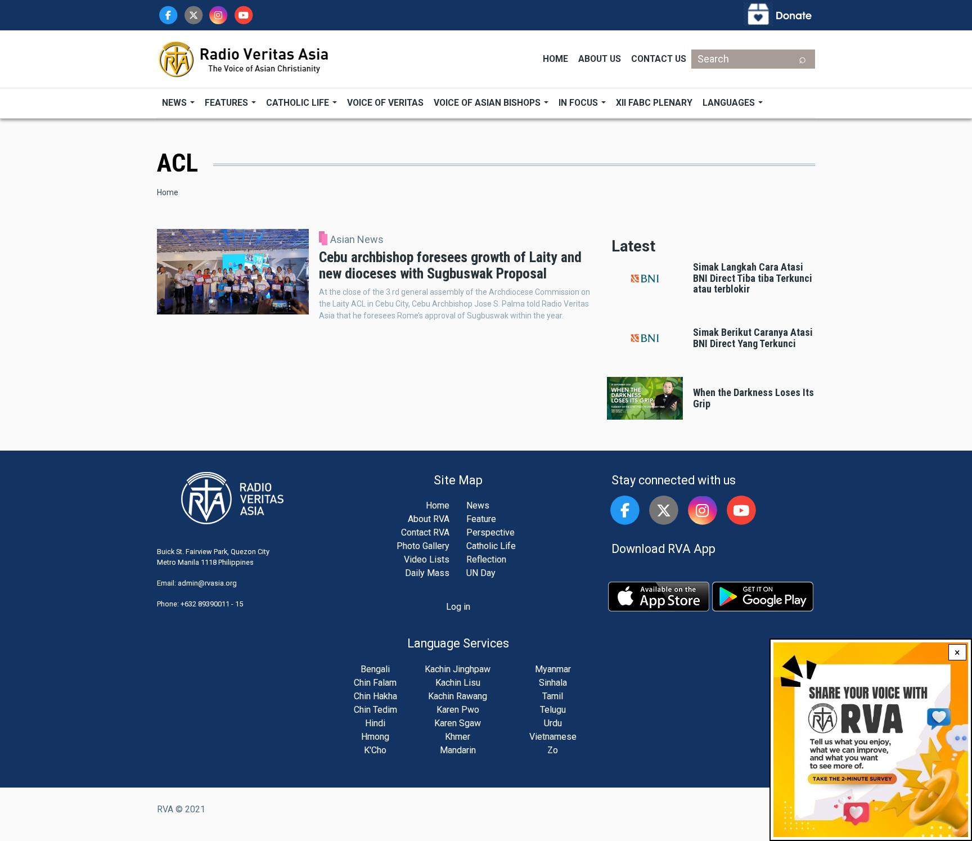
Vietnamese (553, 736)
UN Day (481, 573)
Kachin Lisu (457, 682)
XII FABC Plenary (654, 102)
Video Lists (426, 559)
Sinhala (553, 682)
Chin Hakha (375, 696)
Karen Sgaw (457, 723)
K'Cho (375, 750)
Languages (730, 102)
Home (555, 58)
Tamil (552, 696)
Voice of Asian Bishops (488, 102)
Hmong (375, 736)
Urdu (553, 723)
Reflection (486, 559)
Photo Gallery (423, 546)
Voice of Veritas (385, 102)
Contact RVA (425, 532)
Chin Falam (375, 682)
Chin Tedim (375, 709)
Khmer (457, 736)
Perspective (490, 532)
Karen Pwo (457, 709)
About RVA (428, 519)
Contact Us (658, 58)
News (175, 102)
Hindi (375, 723)
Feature (481, 519)
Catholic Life (298, 102)
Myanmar (553, 669)
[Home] (244, 58)
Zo (552, 750)
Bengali (375, 669)
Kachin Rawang (457, 696)
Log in (458, 606)
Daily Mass (427, 573)
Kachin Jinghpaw (457, 669)
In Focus (579, 102)
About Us (599, 58)
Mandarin (458, 750)
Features (227, 102)
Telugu (553, 709)
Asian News (357, 240)
